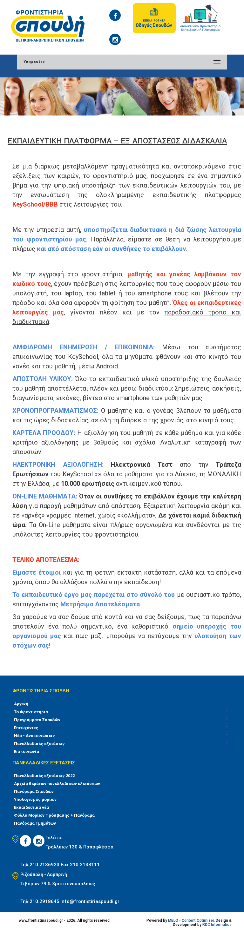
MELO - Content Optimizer (191, 920)
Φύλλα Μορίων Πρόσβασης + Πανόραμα (54, 815)
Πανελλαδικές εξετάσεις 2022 (44, 775)
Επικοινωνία (26, 751)
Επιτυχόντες (26, 727)
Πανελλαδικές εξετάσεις (39, 743)
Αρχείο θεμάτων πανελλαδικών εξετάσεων (57, 783)
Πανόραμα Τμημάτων (35, 823)
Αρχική (21, 704)
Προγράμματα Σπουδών (37, 719)
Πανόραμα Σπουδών (34, 791)
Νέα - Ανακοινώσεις (34, 735)
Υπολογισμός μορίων (35, 799)
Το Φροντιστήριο (31, 711)
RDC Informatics (217, 924)
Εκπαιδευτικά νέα (31, 807)
